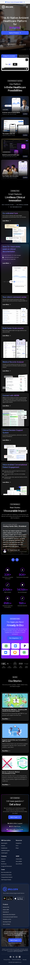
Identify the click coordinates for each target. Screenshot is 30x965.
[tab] (9, 56)
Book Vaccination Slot (6, 872)
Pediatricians (4, 848)
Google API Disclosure (6, 866)
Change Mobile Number (6, 877)
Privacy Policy (7, 959)
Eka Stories (3, 863)
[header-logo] (7, 7)
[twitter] (13, 957)
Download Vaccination (6, 874)
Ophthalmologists (5, 850)
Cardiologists (4, 853)
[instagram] (16, 957)
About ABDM (19, 861)
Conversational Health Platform (10, 917)
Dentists (3, 845)
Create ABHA (19, 859)
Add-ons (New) (6, 924)
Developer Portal (7, 921)
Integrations (18, 843)
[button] (27, 7)
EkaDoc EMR (6, 909)
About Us (3, 859)
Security (24, 959)
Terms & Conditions (16, 959)
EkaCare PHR (6, 907)
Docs (17, 845)
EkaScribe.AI (6, 912)
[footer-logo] (11, 889)
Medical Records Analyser (9, 914)
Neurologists (4, 843)
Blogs (17, 848)
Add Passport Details (6, 879)
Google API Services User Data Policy (21, 950)
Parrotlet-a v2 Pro (7, 919)
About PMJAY (19, 863)
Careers (3, 861)
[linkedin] (19, 957)
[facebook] (10, 957)
